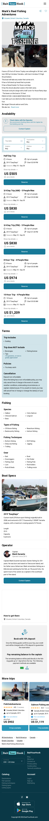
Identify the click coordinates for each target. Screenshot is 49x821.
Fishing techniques (8, 783)
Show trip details (10, 170)
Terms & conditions (34, 768)
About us (30, 759)
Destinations (6, 778)
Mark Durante (18, 554)
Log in (29, 778)
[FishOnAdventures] (15, 706)
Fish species (6, 781)
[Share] (40, 11)
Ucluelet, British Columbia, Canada (16, 18)
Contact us (31, 761)
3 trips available (15, 728)
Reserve (24, 182)
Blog (28, 757)
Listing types (6, 788)
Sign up (30, 781)
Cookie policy (32, 766)
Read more (15, 107)
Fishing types (6, 785)
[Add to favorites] (45, 11)
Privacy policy (32, 764)
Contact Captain (24, 129)
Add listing (31, 783)
